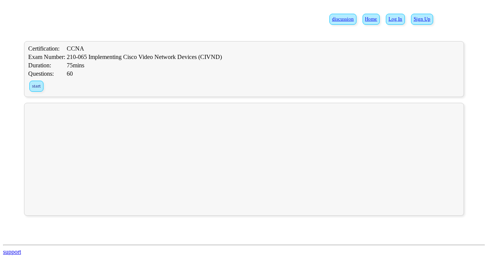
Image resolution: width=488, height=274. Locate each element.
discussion (343, 19)
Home (371, 19)
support (12, 252)
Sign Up (422, 19)
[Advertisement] (244, 159)
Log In (395, 19)
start (36, 86)
